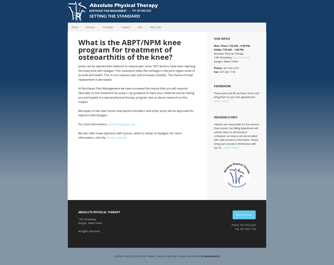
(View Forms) (221, 101)
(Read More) (232, 147)
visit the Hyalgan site (121, 124)
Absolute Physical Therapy (114, 11)
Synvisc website (116, 138)
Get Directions (244, 215)
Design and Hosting (199, 256)
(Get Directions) (241, 57)
